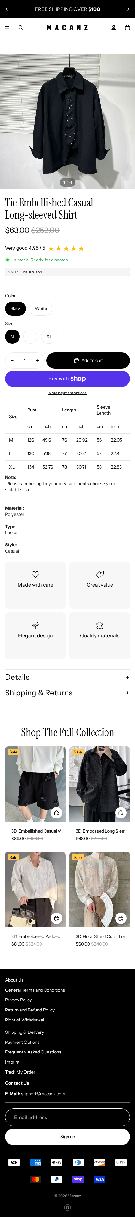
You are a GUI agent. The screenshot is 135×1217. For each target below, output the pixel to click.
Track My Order (20, 1072)
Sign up (67, 1136)
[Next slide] (128, 9)
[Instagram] (67, 1207)
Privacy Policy (18, 1000)
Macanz (74, 1195)
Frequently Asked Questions (33, 1052)
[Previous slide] (7, 9)
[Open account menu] (114, 28)
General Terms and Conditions (35, 990)
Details (17, 677)
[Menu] (7, 27)
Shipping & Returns (38, 692)
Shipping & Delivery (24, 1032)
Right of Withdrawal (24, 1020)
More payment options (67, 393)
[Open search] (21, 28)
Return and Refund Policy (30, 1010)
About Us (14, 980)
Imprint (12, 1062)
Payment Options (22, 1042)
